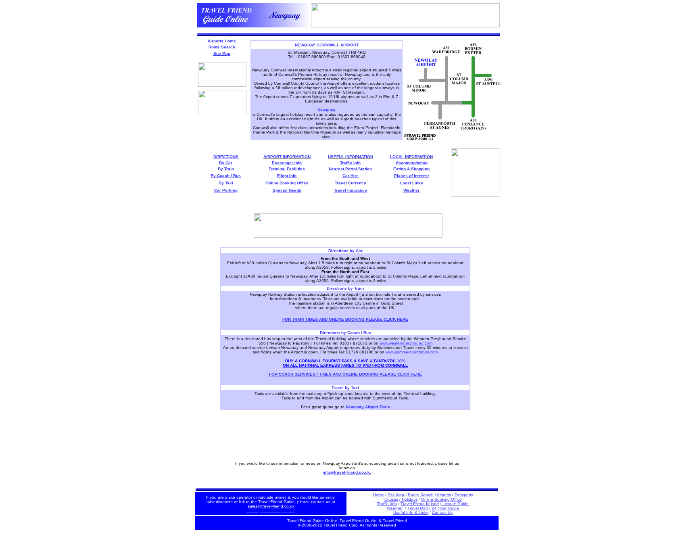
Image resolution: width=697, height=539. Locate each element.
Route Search (421, 495)
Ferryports (464, 495)
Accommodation (412, 163)
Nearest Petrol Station (350, 169)
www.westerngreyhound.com (406, 343)
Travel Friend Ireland (420, 503)
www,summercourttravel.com (412, 352)
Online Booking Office (441, 499)
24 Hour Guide (445, 508)
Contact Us (442, 512)
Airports (444, 495)
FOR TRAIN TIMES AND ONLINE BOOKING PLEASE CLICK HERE (345, 319)
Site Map (396, 495)
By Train (226, 169)
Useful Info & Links (410, 512)
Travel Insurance (350, 190)
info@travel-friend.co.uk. (347, 472)
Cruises (391, 499)
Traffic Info (350, 163)
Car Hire (350, 175)
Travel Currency (350, 183)
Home (378, 495)
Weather (411, 190)
